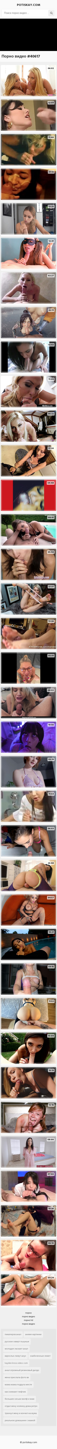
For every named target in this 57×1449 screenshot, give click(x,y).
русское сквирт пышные (17, 1341)
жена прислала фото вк (17, 1377)
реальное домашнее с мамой (20, 1420)
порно (28, 1313)
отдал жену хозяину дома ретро (21, 1406)
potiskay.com (28, 4)
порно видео (28, 1316)
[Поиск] (51, 13)
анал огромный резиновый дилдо (22, 1370)
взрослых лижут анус (15, 1356)
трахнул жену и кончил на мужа (21, 1413)
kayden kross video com (16, 1363)
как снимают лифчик (15, 1392)
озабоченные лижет (40, 1356)
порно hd (28, 1320)
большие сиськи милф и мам (19, 1399)
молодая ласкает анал (16, 1349)
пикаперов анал (13, 1334)
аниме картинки (33, 1334)
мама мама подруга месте (18, 1384)
